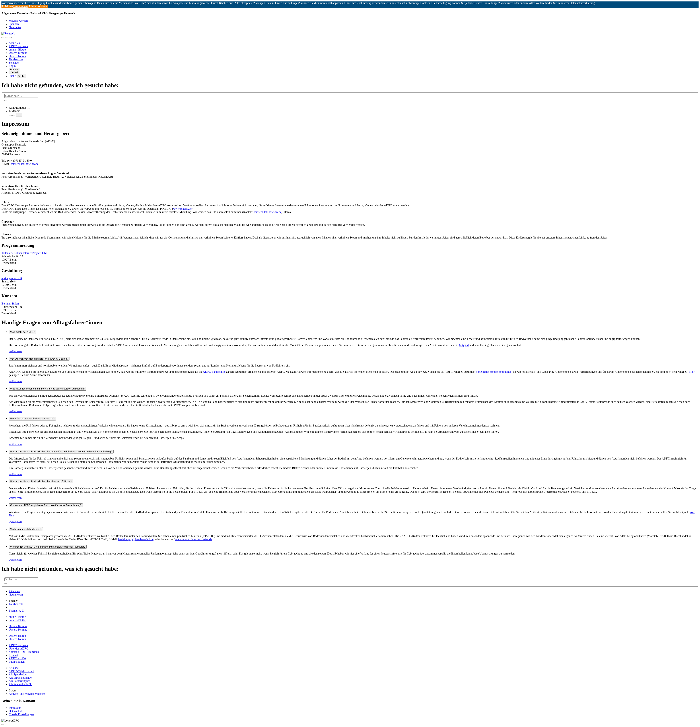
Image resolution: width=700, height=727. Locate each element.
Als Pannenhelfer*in (20, 684)
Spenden (14, 24)
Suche (13, 75)
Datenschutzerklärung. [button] (583, 3)
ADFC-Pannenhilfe (214, 371)
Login (12, 65)
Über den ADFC (18, 648)
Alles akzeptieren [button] (38, 6)
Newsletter (15, 27)
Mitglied (464, 345)
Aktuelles (14, 42)
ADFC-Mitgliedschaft (21, 671)
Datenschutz (16, 711)
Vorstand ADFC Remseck (24, 651)
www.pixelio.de (182, 208)
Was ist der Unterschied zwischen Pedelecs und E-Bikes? (41, 481)
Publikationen (17, 661)
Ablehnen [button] (7, 6)
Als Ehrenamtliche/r (20, 677)
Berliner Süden (10, 303)
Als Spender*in (18, 674)
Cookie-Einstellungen (21, 714)
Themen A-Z (16, 610)
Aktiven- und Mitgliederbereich (27, 693)
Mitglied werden (18, 20)
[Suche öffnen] (6, 37)
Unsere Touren (17, 56)
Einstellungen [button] (20, 6)
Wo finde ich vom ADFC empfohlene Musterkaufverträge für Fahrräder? (47, 546)
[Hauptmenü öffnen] (10, 37)
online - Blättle (17, 49)
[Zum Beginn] (2, 724)
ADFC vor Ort (17, 658)
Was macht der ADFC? (22, 332)
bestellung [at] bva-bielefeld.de (135, 539)
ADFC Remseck (18, 46)
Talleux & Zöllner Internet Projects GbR (24, 253)
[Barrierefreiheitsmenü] (2, 37)
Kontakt (13, 655)
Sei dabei (14, 62)
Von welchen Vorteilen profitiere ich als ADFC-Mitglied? (39, 358)
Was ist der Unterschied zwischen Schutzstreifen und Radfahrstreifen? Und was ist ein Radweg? (61, 451)
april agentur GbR (11, 278)
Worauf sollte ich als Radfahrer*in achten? (32, 418)
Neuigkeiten (16, 594)
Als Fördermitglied (19, 681)
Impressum (15, 707)
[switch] (28, 108)
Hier (691, 371)
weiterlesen (15, 351)
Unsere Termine (18, 52)
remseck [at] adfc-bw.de (24, 163)
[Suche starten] (5, 100)
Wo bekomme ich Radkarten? (25, 529)
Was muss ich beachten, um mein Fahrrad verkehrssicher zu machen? (47, 388)
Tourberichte (16, 59)
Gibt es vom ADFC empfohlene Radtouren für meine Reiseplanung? (45, 505)
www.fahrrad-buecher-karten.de (193, 539)
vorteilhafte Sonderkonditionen (494, 371)
